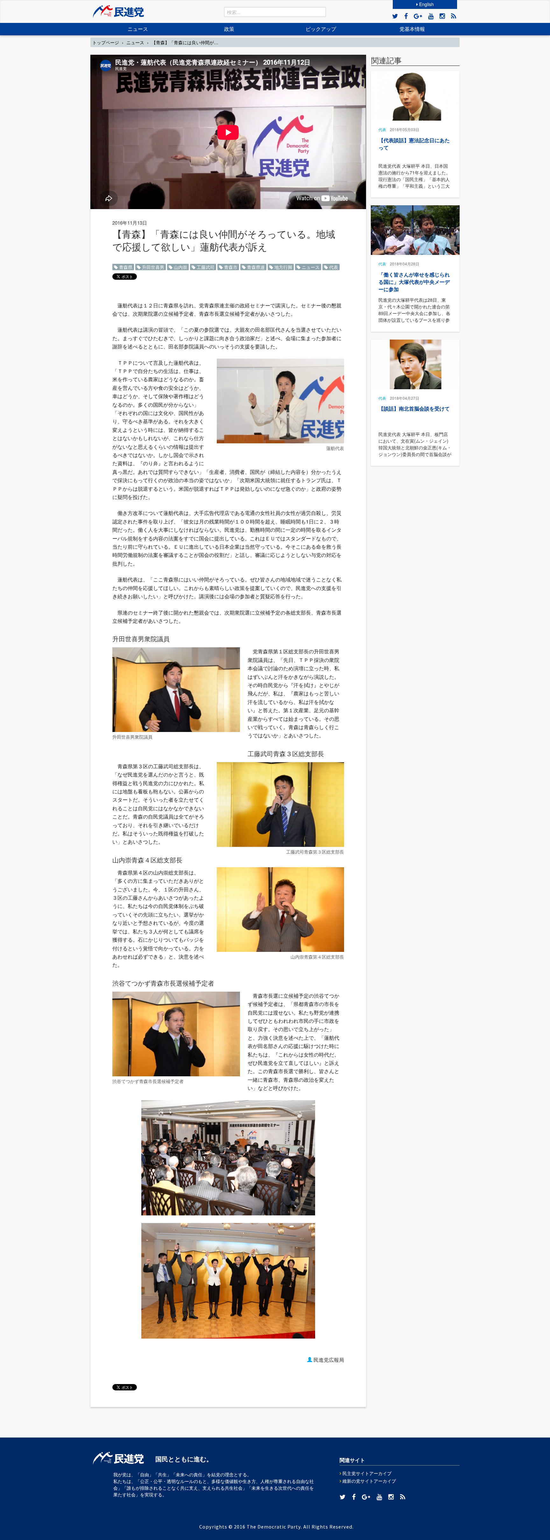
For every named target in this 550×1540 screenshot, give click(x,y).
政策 (229, 28)
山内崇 (180, 267)
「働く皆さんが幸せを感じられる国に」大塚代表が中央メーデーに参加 (414, 282)
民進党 (118, 11)
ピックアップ (321, 28)
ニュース (138, 28)
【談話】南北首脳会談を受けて (414, 408)
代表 (333, 267)
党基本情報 (412, 28)
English (426, 4)
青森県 (125, 267)
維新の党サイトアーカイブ (368, 1481)
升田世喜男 (152, 267)
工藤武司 (205, 267)
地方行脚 (282, 267)
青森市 (230, 267)
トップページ (105, 42)
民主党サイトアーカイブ (366, 1473)
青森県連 (255, 267)
